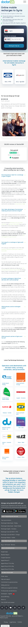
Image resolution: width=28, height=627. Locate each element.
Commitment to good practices (9, 582)
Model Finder (4, 552)
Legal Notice (12, 622)
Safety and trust (5, 585)
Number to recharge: (10, 36)
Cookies (20, 622)
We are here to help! (20, 204)
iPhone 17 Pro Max (7, 563)
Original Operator (5, 557)
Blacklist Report (5, 554)
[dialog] (5, 626)
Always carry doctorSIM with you (12, 503)
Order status (4, 576)
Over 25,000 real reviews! (7, 602)
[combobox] (7, 39)
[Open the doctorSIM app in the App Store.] (8, 511)
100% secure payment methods (9, 588)
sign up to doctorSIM (14, 224)
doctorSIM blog (5, 596)
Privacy (6, 622)
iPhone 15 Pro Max (7, 569)
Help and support (5, 579)
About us (3, 599)
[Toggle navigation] (24, 2)
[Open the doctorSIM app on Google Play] (20, 511)
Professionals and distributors (9, 591)
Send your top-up (14, 46)
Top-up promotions (6, 520)
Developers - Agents (7, 593)
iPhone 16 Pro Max (7, 566)
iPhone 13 (5, 560)
